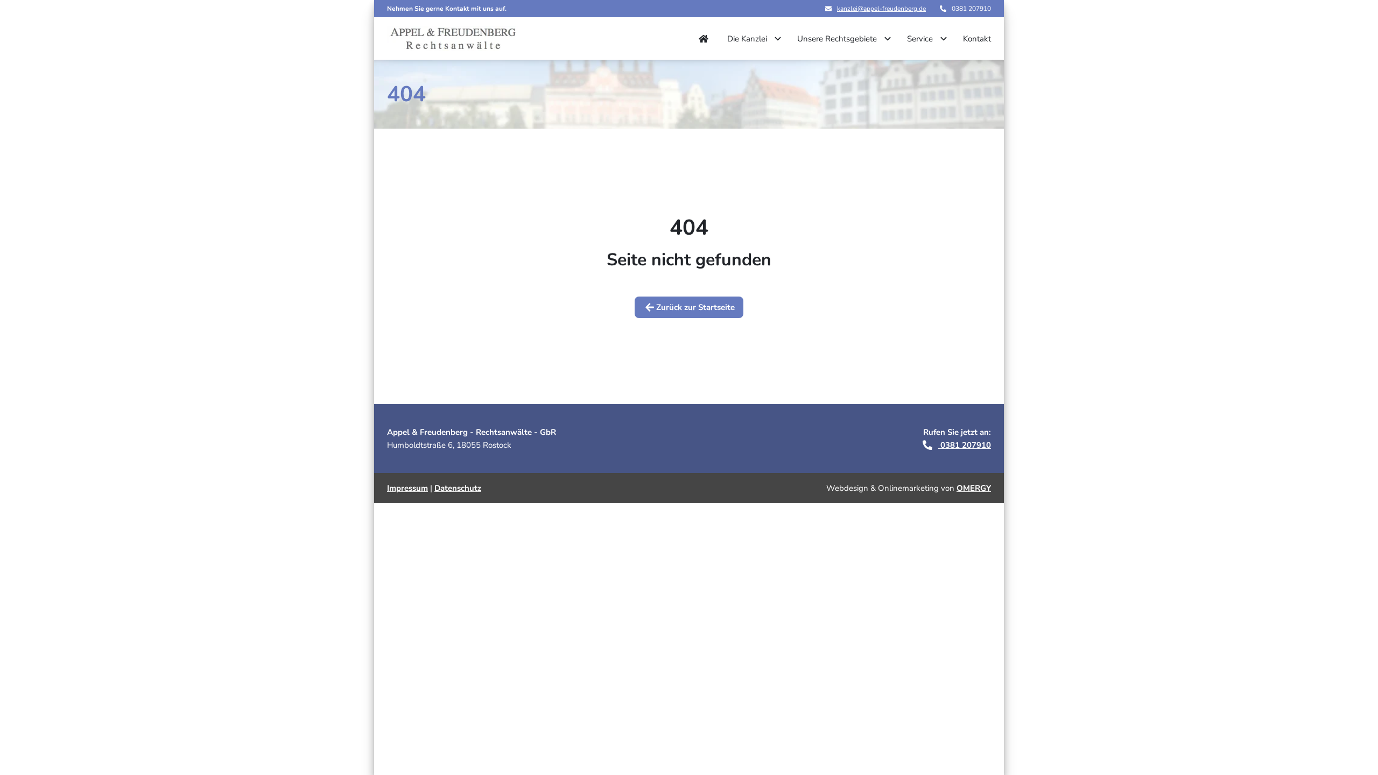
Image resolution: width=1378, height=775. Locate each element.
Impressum (407, 488)
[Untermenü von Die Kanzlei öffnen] (778, 38)
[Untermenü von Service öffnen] (943, 38)
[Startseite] (452, 38)
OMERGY (974, 488)
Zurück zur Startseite (695, 307)
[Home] (703, 39)
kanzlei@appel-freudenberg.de (881, 8)
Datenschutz (457, 488)
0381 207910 (964, 445)
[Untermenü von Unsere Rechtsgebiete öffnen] (887, 38)
